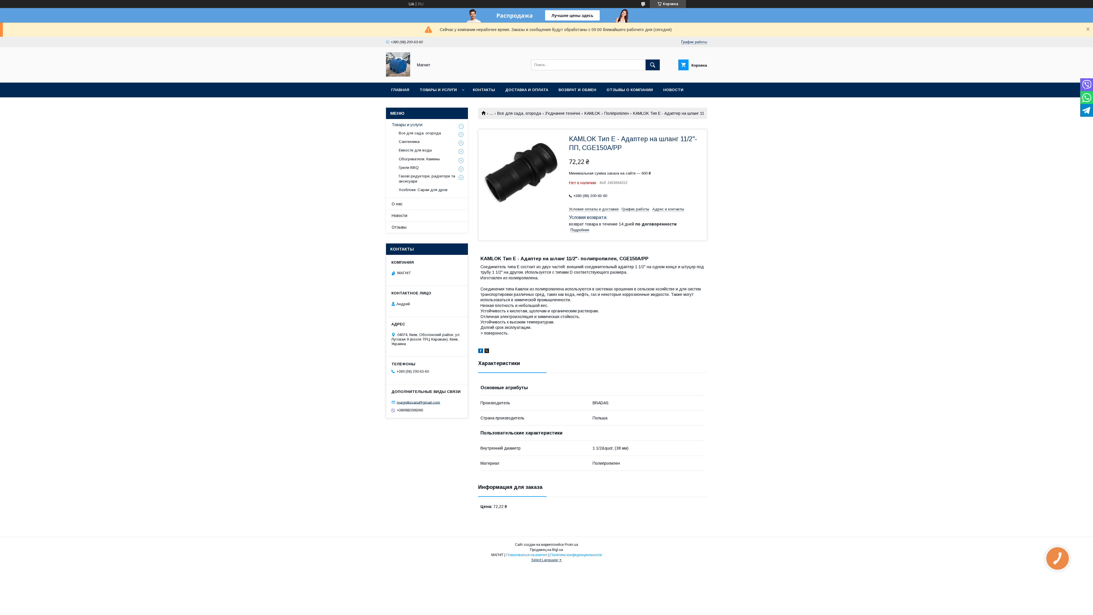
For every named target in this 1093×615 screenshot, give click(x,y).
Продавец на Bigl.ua (546, 550)
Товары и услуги (438, 90)
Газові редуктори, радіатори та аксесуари (427, 178)
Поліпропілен (616, 113)
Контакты (484, 90)
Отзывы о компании (630, 90)
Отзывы (399, 227)
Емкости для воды (415, 150)
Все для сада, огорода (519, 113)
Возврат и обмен (577, 90)
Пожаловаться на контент (527, 555)
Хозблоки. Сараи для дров (423, 190)
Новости (673, 90)
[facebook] (480, 351)
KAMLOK (592, 113)
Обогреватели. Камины (419, 159)
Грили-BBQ (409, 167)
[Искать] (653, 65)
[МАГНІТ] (398, 75)
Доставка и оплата (526, 90)
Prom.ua (571, 545)
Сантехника (409, 142)
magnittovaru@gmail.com (418, 402)
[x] (486, 351)
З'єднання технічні (562, 113)
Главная (400, 90)
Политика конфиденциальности (576, 555)
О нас (397, 204)
